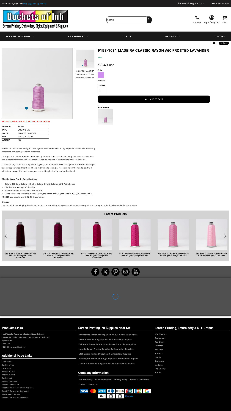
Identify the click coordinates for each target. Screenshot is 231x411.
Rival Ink (6, 344)
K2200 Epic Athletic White (13, 347)
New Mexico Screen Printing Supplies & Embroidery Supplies (108, 335)
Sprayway (159, 361)
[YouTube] (136, 272)
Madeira (159, 365)
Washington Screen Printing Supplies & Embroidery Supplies (108, 358)
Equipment (160, 338)
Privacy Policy (120, 379)
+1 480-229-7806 (220, 3)
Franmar (159, 345)
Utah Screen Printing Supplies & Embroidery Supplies (105, 354)
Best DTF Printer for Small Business (17, 388)
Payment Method (103, 379)
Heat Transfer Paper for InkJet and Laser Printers (23, 334)
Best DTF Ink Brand (10, 385)
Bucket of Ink (8, 365)
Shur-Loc (159, 353)
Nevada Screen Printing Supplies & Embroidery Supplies (106, 349)
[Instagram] (125, 272)
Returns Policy (86, 379)
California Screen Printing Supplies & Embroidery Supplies (107, 344)
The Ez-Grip (160, 369)
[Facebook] (95, 272)
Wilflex (158, 372)
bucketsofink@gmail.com (191, 3)
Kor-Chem (159, 342)
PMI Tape (159, 349)
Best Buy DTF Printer (11, 394)
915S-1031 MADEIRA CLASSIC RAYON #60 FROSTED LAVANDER (85, 74)
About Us (93, 384)
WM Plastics (161, 334)
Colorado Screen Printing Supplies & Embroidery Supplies (107, 363)
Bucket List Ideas (9, 381)
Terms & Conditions (139, 379)
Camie (158, 357)
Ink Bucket (6, 368)
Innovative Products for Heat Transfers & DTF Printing (26, 337)
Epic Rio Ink (7, 340)
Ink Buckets (7, 362)
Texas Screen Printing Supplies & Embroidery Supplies (105, 339)
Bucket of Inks (8, 371)
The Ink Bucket (8, 375)
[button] (20, 36)
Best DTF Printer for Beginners (15, 391)
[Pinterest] (115, 272)
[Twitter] (105, 272)
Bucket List (7, 378)
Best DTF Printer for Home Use (15, 398)
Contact (82, 384)
